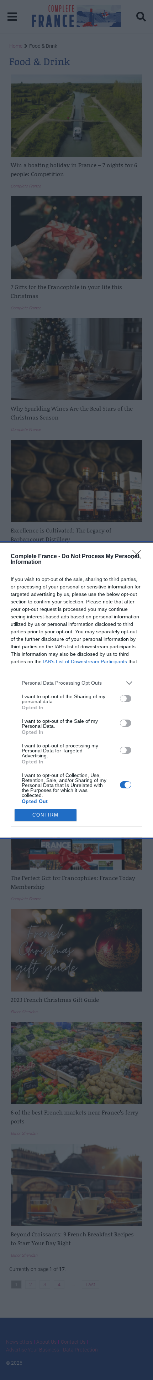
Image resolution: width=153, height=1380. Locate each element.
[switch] (125, 698)
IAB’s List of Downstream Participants (85, 661)
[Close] (139, 556)
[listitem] (76, 683)
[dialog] (76, 690)
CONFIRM (45, 815)
